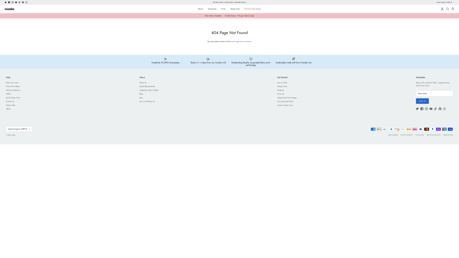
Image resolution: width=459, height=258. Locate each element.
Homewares (212, 9)
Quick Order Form (13, 97)
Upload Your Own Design (287, 97)
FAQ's (8, 94)
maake (13, 135)
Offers (8, 109)
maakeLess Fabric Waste (148, 90)
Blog (141, 94)
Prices (223, 9)
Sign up (422, 101)
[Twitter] (6, 2)
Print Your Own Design (252, 9)
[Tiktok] (19, 2)
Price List (280, 94)
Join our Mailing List (147, 101)
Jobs (141, 97)
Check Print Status (13, 86)
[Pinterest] (23, 2)
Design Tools (235, 9)
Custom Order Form (285, 105)
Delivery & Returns (13, 90)
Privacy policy (419, 135)
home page (235, 41)
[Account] (442, 8)
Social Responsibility (147, 86)
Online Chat (10, 105)
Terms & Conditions (407, 135)
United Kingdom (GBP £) (444, 2)
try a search (246, 41)
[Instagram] (13, 2)
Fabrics (200, 9)
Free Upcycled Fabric (285, 101)
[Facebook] (9, 2)
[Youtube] (16, 2)
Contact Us (10, 101)
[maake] (9, 9)
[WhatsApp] (26, 2)
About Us (143, 82)
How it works (282, 82)
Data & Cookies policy (433, 135)
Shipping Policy (448, 135)
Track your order (12, 82)
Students (280, 90)
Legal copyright (393, 135)
